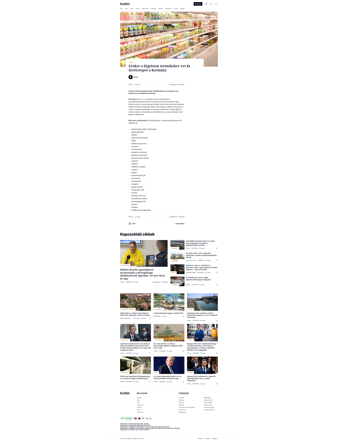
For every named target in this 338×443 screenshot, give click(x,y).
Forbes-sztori (145, 8)
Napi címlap (140, 412)
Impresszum (182, 409)
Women (139, 409)
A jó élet (176, 8)
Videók (137, 8)
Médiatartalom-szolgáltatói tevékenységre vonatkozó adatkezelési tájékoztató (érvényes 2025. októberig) (150, 428)
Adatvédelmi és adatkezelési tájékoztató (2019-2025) (135, 425)
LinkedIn (207, 438)
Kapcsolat (181, 405)
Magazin (182, 8)
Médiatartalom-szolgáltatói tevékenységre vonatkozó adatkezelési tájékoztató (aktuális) (145, 426)
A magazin (182, 397)
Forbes (122, 282)
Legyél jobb (140, 405)
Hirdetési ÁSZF (208, 405)
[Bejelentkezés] (206, 4)
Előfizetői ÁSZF (208, 400)
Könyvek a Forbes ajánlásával (187, 407)
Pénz (126, 8)
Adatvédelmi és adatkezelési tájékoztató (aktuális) (134, 423)
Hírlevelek (153, 8)
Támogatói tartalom (209, 409)
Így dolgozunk (182, 412)
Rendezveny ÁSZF (209, 407)
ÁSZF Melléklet (208, 402)
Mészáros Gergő (190, 272)
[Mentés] (217, 248)
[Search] (211, 4)
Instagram (215, 438)
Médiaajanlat (207, 397)
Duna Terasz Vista (191, 260)
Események (168, 8)
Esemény (181, 402)
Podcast (160, 8)
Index (143, 99)
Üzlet (121, 8)
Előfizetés (198, 4)
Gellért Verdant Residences (126, 318)
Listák (131, 8)
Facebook (200, 438)
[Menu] (216, 4)
